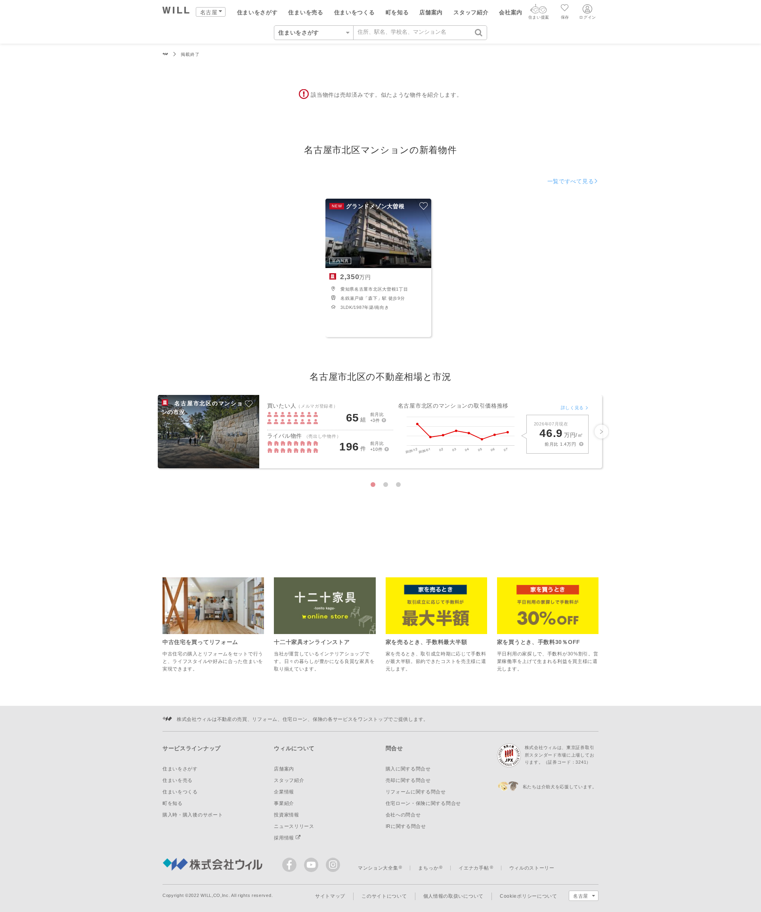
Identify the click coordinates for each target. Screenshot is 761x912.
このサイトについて (384, 896)
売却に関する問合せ (408, 780)
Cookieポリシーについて (528, 896)
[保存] (565, 9)
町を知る (397, 12)
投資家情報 (286, 815)
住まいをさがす (257, 12)
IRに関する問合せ (406, 826)
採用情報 (285, 838)
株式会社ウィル (165, 54)
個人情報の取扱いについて (453, 896)
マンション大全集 (378, 868)
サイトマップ (330, 896)
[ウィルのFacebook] (291, 867)
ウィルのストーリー (531, 868)
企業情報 (284, 792)
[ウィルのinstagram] (333, 865)
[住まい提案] (538, 11)
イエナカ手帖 (474, 868)
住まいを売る (305, 12)
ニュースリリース (294, 826)
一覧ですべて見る (570, 181)
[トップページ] (176, 11)
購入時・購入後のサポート (193, 815)
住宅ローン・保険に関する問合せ (423, 803)
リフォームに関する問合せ (416, 792)
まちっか (428, 868)
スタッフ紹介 (470, 12)
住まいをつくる (354, 12)
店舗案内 (431, 12)
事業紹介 (284, 803)
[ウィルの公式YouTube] (313, 867)
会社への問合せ (403, 815)
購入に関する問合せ (408, 769)
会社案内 (510, 12)
